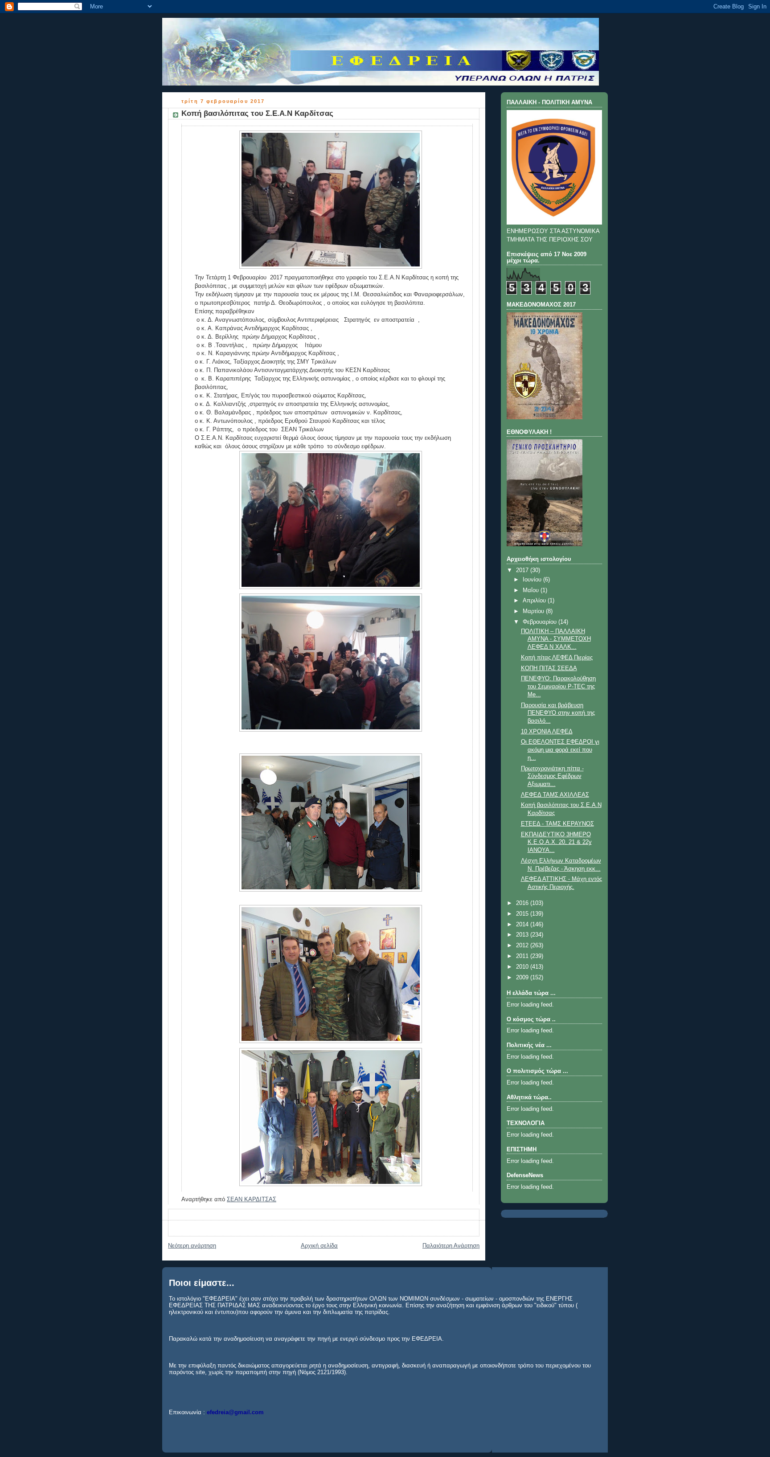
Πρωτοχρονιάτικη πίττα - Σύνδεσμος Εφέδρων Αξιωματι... (552, 776)
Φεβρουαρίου (540, 622)
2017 (523, 570)
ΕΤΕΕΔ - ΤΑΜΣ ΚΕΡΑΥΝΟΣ (557, 824)
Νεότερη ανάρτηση (192, 1246)
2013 (523, 935)
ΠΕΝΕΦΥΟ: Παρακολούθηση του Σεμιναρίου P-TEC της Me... (558, 686)
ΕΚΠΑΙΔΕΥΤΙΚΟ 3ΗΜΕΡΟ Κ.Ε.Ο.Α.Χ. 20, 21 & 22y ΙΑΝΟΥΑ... (556, 842)
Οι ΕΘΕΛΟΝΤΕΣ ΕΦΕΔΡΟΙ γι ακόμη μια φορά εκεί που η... (560, 750)
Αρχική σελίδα (319, 1246)
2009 (523, 977)
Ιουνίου (533, 580)
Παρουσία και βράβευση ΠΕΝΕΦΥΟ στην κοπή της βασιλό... (558, 713)
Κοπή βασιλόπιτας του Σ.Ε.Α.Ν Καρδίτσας (257, 113)
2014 (523, 924)
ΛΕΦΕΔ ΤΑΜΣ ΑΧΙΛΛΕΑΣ (555, 795)
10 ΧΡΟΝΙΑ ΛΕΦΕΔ (547, 731)
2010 (523, 967)
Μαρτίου (534, 611)
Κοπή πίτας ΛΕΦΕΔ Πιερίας (557, 658)
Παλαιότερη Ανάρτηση (450, 1246)
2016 (523, 903)
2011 (523, 956)
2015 (523, 914)
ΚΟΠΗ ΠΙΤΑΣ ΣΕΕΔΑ (549, 668)
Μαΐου (532, 590)
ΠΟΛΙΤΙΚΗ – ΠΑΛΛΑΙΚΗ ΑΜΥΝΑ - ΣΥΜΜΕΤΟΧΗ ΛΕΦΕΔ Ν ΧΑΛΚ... (556, 639)
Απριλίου (535, 601)
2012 (523, 945)
